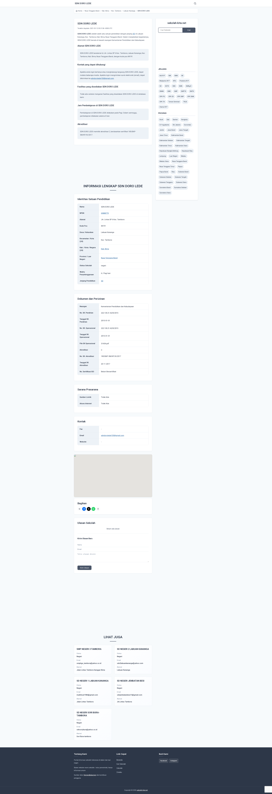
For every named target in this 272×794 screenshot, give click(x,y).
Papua (180, 167)
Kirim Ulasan (84, 568)
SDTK (167, 86)
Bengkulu (184, 120)
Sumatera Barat (165, 187)
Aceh (161, 120)
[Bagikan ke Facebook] (84, 509)
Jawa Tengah (183, 130)
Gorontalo (187, 125)
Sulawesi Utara (181, 182)
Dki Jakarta (176, 125)
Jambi (162, 130)
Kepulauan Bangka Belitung (169, 151)
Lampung (163, 156)
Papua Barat (164, 172)
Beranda (119, 760)
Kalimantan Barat (177, 135)
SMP (175, 91)
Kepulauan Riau (187, 151)
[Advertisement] (116, 163)
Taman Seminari (174, 102)
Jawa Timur (164, 135)
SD (134, 34)
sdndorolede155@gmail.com (102, 78)
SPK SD (171, 96)
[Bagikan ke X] (89, 509)
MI (182, 76)
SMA (180, 86)
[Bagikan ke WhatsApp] (93, 509)
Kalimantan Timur (166, 146)
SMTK (192, 91)
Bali (168, 120)
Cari (189, 30)
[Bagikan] (79, 509)
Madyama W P (165, 81)
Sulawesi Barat (183, 172)
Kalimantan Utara (181, 146)
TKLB (185, 102)
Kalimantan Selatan (166, 140)
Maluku (183, 156)
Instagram (173, 761)
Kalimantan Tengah (183, 140)
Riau (173, 172)
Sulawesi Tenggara (166, 182)
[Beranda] (195, 3)
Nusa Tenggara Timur (167, 167)
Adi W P (162, 76)
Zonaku (119, 772)
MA (170, 76)
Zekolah (119, 768)
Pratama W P (184, 81)
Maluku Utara (164, 161)
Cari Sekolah (121, 764)
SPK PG (162, 96)
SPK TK (162, 102)
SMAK (162, 91)
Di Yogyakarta (164, 125)
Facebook (163, 761)
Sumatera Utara (165, 193)
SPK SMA (190, 96)
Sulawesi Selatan (165, 177)
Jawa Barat (171, 130)
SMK (169, 91)
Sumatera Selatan (180, 187)
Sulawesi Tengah (180, 177)
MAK (176, 76)
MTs (174, 81)
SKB (174, 86)
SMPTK (183, 91)
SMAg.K (188, 86)
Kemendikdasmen (90, 775)
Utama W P (163, 107)
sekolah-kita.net (176, 23)
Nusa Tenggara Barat (109, 258)
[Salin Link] (98, 509)
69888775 (105, 213)
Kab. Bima (105, 249)
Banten (175, 120)
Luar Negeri (173, 156)
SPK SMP (180, 96)
